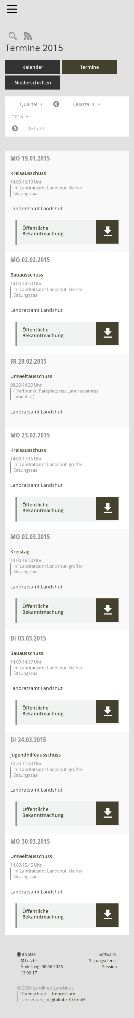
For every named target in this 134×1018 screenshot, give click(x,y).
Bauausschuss (26, 274)
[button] (107, 232)
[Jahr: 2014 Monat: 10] (56, 104)
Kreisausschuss (28, 173)
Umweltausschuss (31, 376)
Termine (89, 67)
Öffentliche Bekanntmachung (43, 231)
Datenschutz (33, 994)
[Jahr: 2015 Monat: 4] (15, 128)
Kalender (32, 67)
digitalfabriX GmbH (66, 999)
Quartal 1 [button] (84, 104)
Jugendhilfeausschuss (35, 754)
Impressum (63, 994)
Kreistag (20, 551)
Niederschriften (32, 82)
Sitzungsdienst (103, 964)
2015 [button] (18, 116)
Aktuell (36, 128)
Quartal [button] (29, 104)
